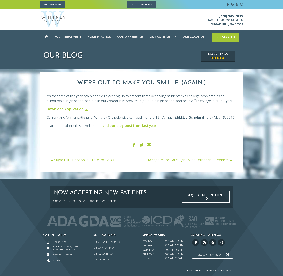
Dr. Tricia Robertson (105, 259)
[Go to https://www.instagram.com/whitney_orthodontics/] (241, 4)
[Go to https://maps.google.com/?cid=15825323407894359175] (232, 4)
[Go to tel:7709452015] (68, 241)
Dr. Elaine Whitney (104, 247)
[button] (52, 4)
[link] (46, 37)
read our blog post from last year (128, 125)
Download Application (66, 109)
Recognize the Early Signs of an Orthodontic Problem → (190, 160)
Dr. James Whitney (103, 253)
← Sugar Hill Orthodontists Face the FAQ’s (82, 160)
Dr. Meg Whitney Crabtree (108, 241)
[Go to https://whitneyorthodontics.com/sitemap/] (68, 260)
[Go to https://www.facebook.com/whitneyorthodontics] (227, 4)
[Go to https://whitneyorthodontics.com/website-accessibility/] (68, 254)
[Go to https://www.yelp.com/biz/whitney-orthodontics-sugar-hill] (237, 4)
